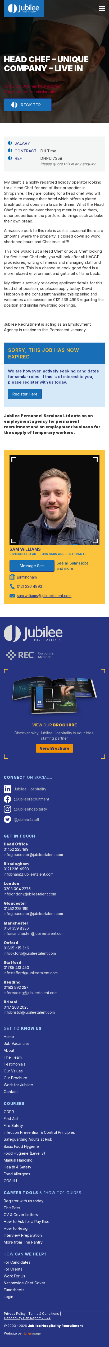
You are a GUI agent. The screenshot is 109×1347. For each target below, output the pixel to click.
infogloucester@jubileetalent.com (33, 854)
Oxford (11, 942)
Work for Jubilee (18, 1084)
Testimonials (14, 1064)
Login (8, 1296)
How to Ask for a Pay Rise (26, 1221)
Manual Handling (18, 1160)
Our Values (13, 1071)
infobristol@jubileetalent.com (29, 1012)
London (11, 883)
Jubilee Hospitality (30, 789)
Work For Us (14, 1276)
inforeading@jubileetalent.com (30, 992)
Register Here (25, 394)
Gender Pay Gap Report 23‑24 (27, 1318)
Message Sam (32, 565)
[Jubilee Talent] (24, 8)
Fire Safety (13, 1125)
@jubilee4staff (26, 819)
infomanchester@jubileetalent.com (34, 933)
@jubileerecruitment (31, 799)
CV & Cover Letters (21, 1214)
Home (9, 1036)
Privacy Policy (15, 1314)
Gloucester (15, 903)
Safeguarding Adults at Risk (28, 1139)
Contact (11, 1091)
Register (31, 104)
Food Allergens (17, 1174)
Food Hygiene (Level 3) (24, 1153)
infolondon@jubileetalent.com (30, 894)
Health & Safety (17, 1167)
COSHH (10, 1180)
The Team (13, 1057)
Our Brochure (15, 1078)
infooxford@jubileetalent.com (30, 953)
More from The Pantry (23, 1242)
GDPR (9, 1111)
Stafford (12, 962)
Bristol (10, 1002)
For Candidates (17, 1262)
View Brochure (54, 748)
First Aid (11, 1118)
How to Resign (17, 1228)
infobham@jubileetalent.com (28, 874)
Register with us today (23, 1201)
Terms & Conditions (43, 1314)
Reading (12, 982)
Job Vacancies (17, 1043)
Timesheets (14, 1289)
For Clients (13, 1269)
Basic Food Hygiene (21, 1146)
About (9, 1050)
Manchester (16, 923)
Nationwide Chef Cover (24, 1283)
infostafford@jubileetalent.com (31, 973)
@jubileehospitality (30, 809)
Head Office (16, 844)
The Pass (12, 1207)
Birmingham (16, 864)
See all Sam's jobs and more (73, 566)
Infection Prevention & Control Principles (39, 1132)
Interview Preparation (23, 1235)
